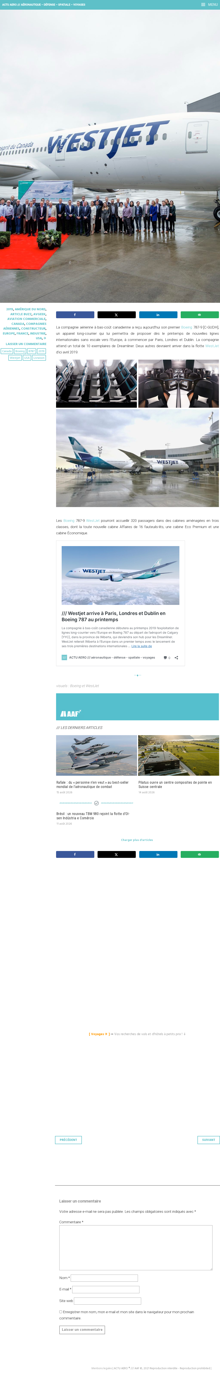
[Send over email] (200, 314)
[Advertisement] (138, 914)
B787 (32, 351)
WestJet (212, 346)
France (22, 333)
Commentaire (71, 1222)
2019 (9, 309)
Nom (64, 1278)
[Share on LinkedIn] (158, 314)
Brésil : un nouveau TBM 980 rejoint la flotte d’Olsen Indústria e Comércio (93, 816)
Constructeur (33, 328)
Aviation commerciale (26, 319)
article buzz (21, 314)
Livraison (39, 358)
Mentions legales (102, 1368)
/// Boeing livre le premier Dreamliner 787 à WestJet (96, 98)
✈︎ (45, 338)
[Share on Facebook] (75, 314)
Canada (17, 324)
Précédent (68, 1140)
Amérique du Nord (30, 309)
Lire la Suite (20, 126)
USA (39, 338)
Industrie (38, 333)
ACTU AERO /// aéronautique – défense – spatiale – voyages (43, 4)
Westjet (15, 358)
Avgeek (39, 314)
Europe (9, 333)
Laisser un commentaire (26, 344)
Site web (66, 1301)
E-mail (65, 1289)
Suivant (208, 1140)
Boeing (20, 351)
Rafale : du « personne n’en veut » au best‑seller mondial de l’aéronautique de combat (93, 784)
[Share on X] (117, 314)
